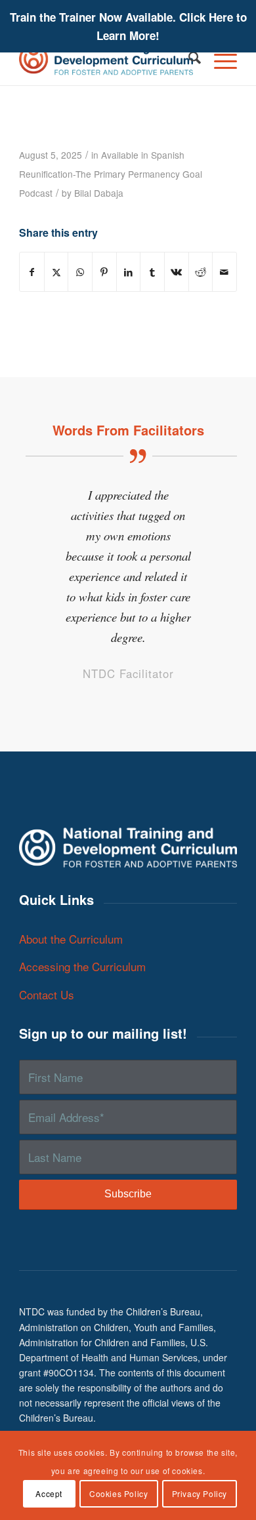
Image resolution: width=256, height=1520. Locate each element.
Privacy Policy (199, 1493)
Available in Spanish (142, 154)
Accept (48, 1493)
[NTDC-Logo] (106, 59)
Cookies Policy (118, 1493)
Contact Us (46, 994)
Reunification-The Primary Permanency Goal (110, 173)
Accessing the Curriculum (82, 966)
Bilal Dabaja (98, 192)
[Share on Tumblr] (152, 271)
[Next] (207, 503)
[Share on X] (56, 271)
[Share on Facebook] (32, 271)
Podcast (36, 192)
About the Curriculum (71, 938)
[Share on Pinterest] (104, 271)
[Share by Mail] (224, 271)
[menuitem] (188, 59)
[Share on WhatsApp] (80, 271)
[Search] (188, 59)
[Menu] (219, 59)
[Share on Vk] (176, 271)
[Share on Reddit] (201, 271)
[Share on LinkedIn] (128, 271)
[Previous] (48, 503)
